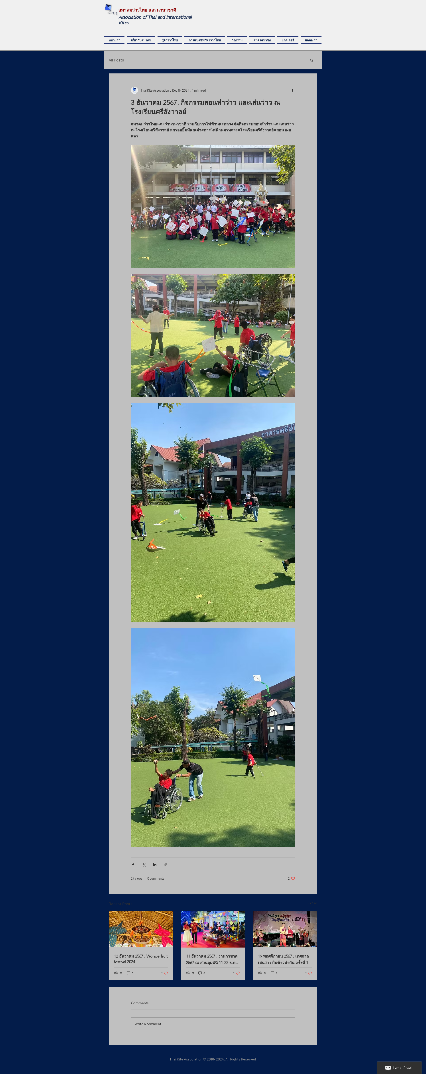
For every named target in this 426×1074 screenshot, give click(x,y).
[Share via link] (166, 865)
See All (312, 903)
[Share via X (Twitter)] (144, 865)
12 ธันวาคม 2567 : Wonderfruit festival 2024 (141, 959)
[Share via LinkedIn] (155, 865)
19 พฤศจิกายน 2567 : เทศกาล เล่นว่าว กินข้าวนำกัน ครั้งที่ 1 (283, 959)
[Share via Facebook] (133, 865)
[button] (312, 60)
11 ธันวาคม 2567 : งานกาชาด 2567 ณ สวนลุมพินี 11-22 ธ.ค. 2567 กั (212, 960)
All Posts (116, 59)
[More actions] (292, 90)
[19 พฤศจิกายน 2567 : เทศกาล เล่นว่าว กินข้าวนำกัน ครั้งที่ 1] (285, 929)
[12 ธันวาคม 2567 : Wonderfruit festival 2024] (141, 929)
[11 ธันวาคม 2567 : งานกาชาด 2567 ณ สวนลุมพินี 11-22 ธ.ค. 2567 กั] (213, 929)
